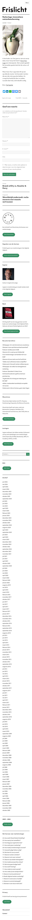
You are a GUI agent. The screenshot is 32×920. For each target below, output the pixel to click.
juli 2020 (4, 568)
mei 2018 (5, 587)
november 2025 (6, 494)
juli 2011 (4, 693)
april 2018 (5, 590)
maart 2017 (5, 609)
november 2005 (6, 808)
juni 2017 (5, 602)
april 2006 (5, 796)
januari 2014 (6, 650)
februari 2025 (6, 513)
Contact (4, 913)
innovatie (25, 98)
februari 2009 (6, 750)
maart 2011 (5, 702)
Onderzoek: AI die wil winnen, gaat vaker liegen (15, 388)
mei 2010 (5, 726)
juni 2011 (5, 695)
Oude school (7, 824)
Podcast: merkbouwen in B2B (10, 350)
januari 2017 (6, 614)
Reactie (5, 116)
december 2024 (6, 518)
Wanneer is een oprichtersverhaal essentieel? (15, 347)
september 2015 (7, 628)
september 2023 (7, 532)
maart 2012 (5, 678)
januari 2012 (6, 681)
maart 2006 (5, 798)
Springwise (9, 85)
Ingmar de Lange (6, 98)
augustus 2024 (6, 527)
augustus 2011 (6, 690)
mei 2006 (5, 793)
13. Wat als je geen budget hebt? (11, 864)
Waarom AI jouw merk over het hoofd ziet (14, 359)
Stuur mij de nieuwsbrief (11, 255)
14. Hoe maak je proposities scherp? (12, 862)
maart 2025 (5, 510)
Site (3, 157)
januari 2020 (6, 582)
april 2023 (5, 537)
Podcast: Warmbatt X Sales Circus (12, 371)
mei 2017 (5, 604)
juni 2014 (5, 638)
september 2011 (7, 688)
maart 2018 (5, 592)
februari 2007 (6, 781)
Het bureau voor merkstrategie (13, 834)
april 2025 (5, 508)
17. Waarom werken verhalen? (11, 855)
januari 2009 (6, 753)
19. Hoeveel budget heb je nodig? (11, 850)
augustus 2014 (6, 633)
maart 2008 (5, 777)
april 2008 (5, 774)
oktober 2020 (6, 563)
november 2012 (6, 659)
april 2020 (5, 575)
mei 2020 (5, 573)
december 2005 (6, 805)
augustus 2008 (6, 765)
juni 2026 (5, 482)
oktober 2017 (6, 599)
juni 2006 (5, 791)
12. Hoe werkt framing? (9, 866)
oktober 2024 (6, 522)
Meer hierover (8, 444)
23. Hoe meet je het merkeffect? (11, 840)
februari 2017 (6, 611)
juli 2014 (4, 635)
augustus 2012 (6, 666)
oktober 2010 (6, 714)
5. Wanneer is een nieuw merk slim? (12, 883)
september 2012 (7, 664)
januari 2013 (6, 657)
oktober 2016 (6, 621)
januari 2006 (6, 803)
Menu (27, 2)
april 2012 (5, 676)
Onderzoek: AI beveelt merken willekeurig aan (15, 364)
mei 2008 (5, 772)
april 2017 (5, 606)
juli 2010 (4, 721)
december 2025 (6, 491)
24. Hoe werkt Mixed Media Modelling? (13, 838)
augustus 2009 (6, 736)
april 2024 (5, 530)
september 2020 (7, 566)
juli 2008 (4, 767)
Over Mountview (8, 234)
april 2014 (5, 642)
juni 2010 (5, 724)
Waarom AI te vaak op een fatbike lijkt (13, 352)
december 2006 (6, 786)
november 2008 (6, 757)
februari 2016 (6, 626)
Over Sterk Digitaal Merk (11, 331)
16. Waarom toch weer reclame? (11, 857)
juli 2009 (4, 738)
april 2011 (5, 700)
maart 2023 (5, 539)
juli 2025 (4, 501)
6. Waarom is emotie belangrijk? (11, 881)
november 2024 (6, 520)
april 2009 (5, 745)
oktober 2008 (6, 760)
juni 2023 (5, 534)
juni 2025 (5, 503)
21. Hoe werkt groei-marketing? (11, 845)
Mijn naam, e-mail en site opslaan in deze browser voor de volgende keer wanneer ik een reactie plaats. (14, 167)
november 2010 (6, 712)
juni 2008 (5, 769)
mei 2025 (5, 506)
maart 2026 (5, 489)
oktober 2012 (6, 662)
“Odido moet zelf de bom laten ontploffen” (14, 362)
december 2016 (6, 616)
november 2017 (6, 597)
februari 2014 (6, 647)
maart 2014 (5, 645)
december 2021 (6, 551)
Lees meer (7, 901)
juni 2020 (5, 570)
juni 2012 (5, 671)
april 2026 (5, 486)
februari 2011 (6, 705)
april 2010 (5, 729)
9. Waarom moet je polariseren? (11, 874)
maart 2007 (5, 779)
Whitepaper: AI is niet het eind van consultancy (15, 345)
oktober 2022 (6, 546)
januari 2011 (6, 707)
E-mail (5, 149)
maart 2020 (5, 578)
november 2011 (6, 683)
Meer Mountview (9, 419)
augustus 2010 (6, 719)
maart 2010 (5, 731)
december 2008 (6, 755)
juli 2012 (4, 669)
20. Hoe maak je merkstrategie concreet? (14, 847)
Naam (5, 141)
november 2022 (6, 544)
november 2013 (6, 652)
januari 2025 (6, 515)
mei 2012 (5, 673)
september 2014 (7, 630)
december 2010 (6, 709)
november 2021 (6, 554)
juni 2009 (5, 741)
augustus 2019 (6, 585)
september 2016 (7, 623)
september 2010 (7, 717)
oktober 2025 (6, 496)
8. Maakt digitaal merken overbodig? (13, 876)
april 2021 (5, 561)
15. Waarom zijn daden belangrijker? (12, 859)
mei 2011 (5, 697)
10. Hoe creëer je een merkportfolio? (12, 871)
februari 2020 (6, 580)
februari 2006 (6, 801)
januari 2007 (6, 784)
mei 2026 (5, 484)
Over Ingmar (7, 294)
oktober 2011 (6, 685)
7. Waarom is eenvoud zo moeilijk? (12, 878)
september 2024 (7, 525)
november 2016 (6, 618)
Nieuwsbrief (6, 910)
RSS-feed (7, 468)
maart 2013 (5, 654)
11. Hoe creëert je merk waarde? (11, 869)
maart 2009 (5, 748)
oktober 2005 (6, 810)
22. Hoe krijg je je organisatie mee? (12, 843)
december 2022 (6, 542)
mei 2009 (5, 743)
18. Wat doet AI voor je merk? (10, 852)
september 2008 (7, 762)
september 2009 (7, 733)
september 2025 (7, 498)
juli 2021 (4, 556)
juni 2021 (5, 558)
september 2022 (7, 549)
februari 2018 (6, 594)
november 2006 (6, 789)
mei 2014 (5, 640)
